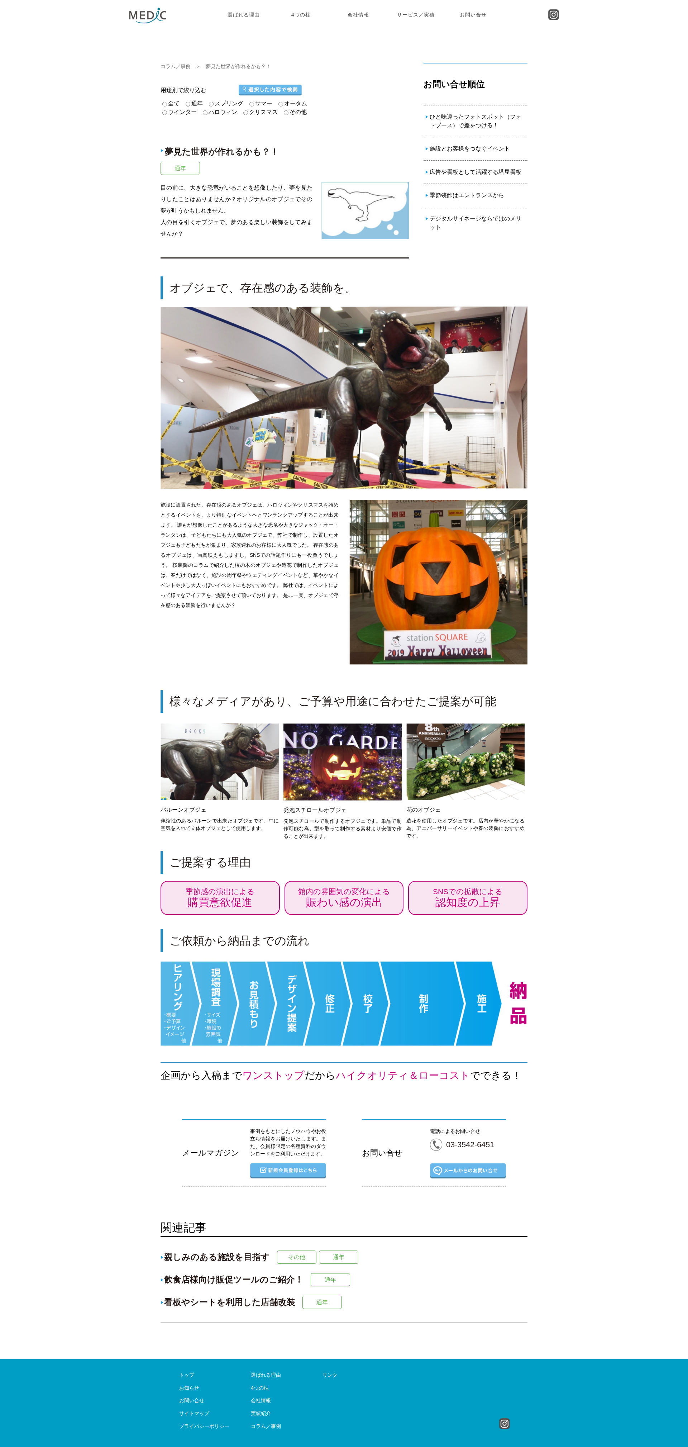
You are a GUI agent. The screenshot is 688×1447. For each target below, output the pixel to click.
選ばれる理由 (244, 15)
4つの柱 (301, 15)
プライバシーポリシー (204, 1426)
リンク (330, 1375)
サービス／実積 (416, 15)
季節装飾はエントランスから (467, 195)
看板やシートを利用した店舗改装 (229, 1302)
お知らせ (189, 1388)
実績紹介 (261, 1413)
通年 (180, 168)
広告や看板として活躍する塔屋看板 (475, 172)
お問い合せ (473, 15)
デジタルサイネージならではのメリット (475, 222)
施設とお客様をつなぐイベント (470, 149)
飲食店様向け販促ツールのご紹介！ (234, 1279)
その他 (296, 1257)
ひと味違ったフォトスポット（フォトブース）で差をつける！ (475, 121)
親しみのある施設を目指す (217, 1257)
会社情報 (358, 15)
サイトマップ (194, 1413)
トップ (186, 1375)
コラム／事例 (176, 66)
